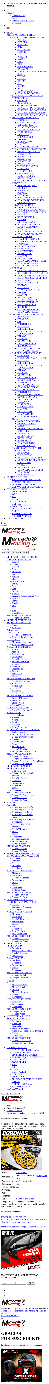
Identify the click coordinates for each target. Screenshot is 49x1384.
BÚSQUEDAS (24, 103)
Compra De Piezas (20, 756)
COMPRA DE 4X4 (26, 414)
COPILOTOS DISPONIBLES (30, 108)
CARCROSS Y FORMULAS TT (21, 902)
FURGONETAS (24, 455)
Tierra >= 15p (18, 703)
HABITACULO (14, 712)
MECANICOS (13, 639)
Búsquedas (16, 627)
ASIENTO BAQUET (27, 185)
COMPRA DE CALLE (27, 263)
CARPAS (21, 465)
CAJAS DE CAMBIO (27, 127)
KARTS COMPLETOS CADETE (32, 273)
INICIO (10, 32)
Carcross (15, 904)
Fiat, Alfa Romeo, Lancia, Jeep (25, 596)
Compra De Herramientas (23, 1043)
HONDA (21, 81)
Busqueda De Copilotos (22, 637)
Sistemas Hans (18, 746)
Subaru (15, 584)
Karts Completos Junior (22, 812)
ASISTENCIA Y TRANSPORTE (27, 448)
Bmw (14, 569)
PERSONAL (12, 630)
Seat (14, 586)
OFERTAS (22, 100)
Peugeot (15, 562)
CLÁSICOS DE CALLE (28, 239)
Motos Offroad (18, 987)
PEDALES (22, 193)
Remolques (17, 822)
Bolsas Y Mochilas (20, 749)
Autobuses (16, 1023)
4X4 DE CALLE (25, 399)
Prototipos (16, 865)
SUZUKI (21, 78)
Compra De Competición (23, 795)
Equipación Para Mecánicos (24, 751)
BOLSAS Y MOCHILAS (28, 224)
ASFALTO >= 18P (25, 164)
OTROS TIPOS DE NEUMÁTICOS (26, 177)
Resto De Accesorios (21, 727)
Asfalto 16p (17, 688)
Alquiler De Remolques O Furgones (27, 1031)
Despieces (16, 1002)
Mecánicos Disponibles (22, 642)
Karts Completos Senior (22, 814)
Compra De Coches (20, 618)
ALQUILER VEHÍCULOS (19, 620)
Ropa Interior (17, 742)
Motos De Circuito (20, 984)
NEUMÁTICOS (24, 258)
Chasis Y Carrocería (20, 878)
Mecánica (16, 873)
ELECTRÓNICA (25, 125)
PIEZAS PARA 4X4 (16, 958)
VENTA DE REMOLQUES (29, 458)
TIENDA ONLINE (15, 518)
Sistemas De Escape (20, 661)
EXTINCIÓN (23, 195)
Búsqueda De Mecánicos (22, 644)
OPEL (20, 64)
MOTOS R (22, 426)
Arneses (15, 717)
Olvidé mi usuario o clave (23, 20)
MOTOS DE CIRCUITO (28, 421)
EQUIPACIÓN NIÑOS (27, 302)
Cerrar (10, 13)
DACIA (20, 86)
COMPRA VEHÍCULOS (28, 348)
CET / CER (17, 504)
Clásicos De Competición (23, 773)
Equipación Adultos (20, 839)
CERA (15, 499)
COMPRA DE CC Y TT (28, 385)
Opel (14, 588)
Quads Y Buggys (19, 953)
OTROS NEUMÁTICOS (18, 708)
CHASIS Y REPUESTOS (28, 290)
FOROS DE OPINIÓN (17, 489)
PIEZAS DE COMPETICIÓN (25, 117)
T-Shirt (19, 1199)
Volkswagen (17, 591)
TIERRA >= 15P (24, 171)
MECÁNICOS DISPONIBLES (31, 112)
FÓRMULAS (23, 319)
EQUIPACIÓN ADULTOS (29, 300)
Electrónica (17, 656)
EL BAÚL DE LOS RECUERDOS (27, 487)
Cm (13, 863)
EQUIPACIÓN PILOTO (28, 380)
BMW (20, 47)
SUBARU (22, 52)
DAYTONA (21, 1172)
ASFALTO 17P (24, 161)
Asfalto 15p (17, 686)
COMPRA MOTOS (26, 443)
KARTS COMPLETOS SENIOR (32, 278)
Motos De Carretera (20, 992)
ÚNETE (31, 1283)
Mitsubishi (16, 571)
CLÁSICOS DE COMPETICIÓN (32, 241)
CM (19, 321)
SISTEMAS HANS (26, 222)
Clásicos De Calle (19, 771)
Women (26, 1199)
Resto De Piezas (19, 844)
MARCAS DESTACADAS (19, 559)
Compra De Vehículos (21, 1040)
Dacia (14, 608)
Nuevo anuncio (18, 15)
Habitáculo (16, 785)
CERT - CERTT (19, 501)
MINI (19, 83)
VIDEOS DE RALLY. (22, 513)
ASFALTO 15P (24, 156)
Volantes (15, 720)
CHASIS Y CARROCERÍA (29, 331)
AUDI (20, 88)
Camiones (16, 1021)
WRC (14, 494)
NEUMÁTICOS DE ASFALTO (21, 678)
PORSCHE (22, 57)
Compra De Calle (19, 797)
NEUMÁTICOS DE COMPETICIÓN (29, 149)
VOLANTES (23, 190)
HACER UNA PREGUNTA (13, 1217)
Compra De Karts (19, 848)
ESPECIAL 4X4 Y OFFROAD (25, 389)
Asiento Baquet (18, 715)
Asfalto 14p (17, 683)
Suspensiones (18, 669)
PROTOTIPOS (24, 324)
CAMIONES (23, 450)
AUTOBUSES (24, 453)
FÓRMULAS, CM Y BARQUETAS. (28, 314)
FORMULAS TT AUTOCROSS (32, 358)
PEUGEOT (22, 40)
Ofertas (15, 625)
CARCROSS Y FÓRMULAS (20, 899)
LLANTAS (22, 144)
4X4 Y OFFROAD (15, 943)
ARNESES (22, 188)
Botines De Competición (22, 737)
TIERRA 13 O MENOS (28, 166)
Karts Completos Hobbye (23, 819)
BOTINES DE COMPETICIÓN (31, 212)
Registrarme (17, 23)
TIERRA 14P (23, 168)
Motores (15, 652)
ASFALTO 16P (24, 159)
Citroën (15, 564)
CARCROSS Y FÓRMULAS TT (27, 353)
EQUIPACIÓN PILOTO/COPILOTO (23, 729)
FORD (20, 54)
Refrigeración (18, 654)
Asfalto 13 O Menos (21, 681)
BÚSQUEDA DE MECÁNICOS (32, 115)
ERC (14, 496)
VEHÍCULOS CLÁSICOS (18, 766)
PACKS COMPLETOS (27, 207)
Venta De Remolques (21, 1028)
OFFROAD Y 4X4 (25, 173)
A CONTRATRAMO (21, 516)
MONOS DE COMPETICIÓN (31, 210)
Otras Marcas (17, 613)
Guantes (15, 739)
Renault (15, 567)
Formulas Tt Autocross (22, 907)
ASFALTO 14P (24, 154)
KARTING (17, 268)
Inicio (9, 1106)
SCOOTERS (23, 431)
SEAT (20, 61)
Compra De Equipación (22, 763)
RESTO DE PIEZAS (26, 304)
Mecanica (16, 827)
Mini (14, 605)
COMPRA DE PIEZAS (27, 147)
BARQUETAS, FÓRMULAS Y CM (23, 853)
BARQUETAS (24, 317)
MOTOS (16, 419)
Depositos (16, 666)
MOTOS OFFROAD (26, 424)
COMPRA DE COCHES (28, 93)
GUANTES (22, 215)
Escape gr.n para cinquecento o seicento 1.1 (25, 1113)
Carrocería (16, 664)
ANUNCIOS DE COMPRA (19, 615)
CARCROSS (23, 355)
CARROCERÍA (24, 132)
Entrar (14, 18)
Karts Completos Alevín (22, 807)
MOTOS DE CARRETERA (30, 428)
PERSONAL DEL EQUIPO (24, 105)
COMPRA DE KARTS (27, 309)
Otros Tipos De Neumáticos (24, 710)
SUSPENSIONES (25, 137)
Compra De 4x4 (19, 975)
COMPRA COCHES (21, 482)
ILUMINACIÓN (24, 142)
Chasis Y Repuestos (20, 829)
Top (32, 1199)
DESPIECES (23, 433)
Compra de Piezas (14, 1110)
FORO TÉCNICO (20, 506)
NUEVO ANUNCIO (10, 1093)
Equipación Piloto (19, 933)
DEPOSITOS (23, 134)
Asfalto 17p (17, 691)
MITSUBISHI (23, 49)
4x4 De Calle (17, 955)
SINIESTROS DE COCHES (24, 484)
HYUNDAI (22, 69)
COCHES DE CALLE (17, 477)
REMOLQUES (24, 307)
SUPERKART (23, 280)
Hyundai (15, 593)
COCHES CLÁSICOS (22, 236)
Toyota (15, 598)
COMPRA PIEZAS (26, 445)
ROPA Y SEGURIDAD (22, 205)
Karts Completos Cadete (22, 810)
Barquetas (16, 858)
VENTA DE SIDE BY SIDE (30, 394)
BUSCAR (31, 549)
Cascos (15, 744)
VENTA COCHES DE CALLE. (26, 479)
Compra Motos (18, 1011)
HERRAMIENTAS (26, 467)
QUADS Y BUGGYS (27, 397)
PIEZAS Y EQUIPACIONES (20, 824)
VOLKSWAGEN (25, 66)
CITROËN (22, 42)
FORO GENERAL (20, 492)
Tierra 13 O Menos (20, 698)
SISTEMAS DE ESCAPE (28, 130)
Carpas (15, 1033)
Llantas (15, 676)
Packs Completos (19, 732)
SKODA (21, 59)
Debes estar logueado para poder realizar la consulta (23, 1227)
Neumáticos (17, 790)
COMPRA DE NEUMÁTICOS (31, 181)
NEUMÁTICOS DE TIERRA (20, 695)
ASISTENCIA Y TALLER (18, 1016)
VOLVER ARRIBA (10, 1315)
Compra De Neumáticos (22, 759)
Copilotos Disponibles (21, 635)
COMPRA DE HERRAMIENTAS (26, 473)
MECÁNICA (23, 326)
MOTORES (22, 120)
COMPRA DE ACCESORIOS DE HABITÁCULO (31, 201)
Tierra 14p (16, 700)
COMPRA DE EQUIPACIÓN (30, 234)
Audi (14, 610)
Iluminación (17, 673)
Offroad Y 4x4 (18, 705)
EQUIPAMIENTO (25, 436)
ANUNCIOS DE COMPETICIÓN (22, 35)
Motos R (15, 989)
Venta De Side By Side (22, 950)
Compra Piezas (18, 1014)
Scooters (15, 994)
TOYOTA (22, 76)
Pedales (15, 722)
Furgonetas (17, 1026)
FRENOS (21, 139)
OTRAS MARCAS (26, 91)
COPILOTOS (13, 632)
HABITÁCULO (19, 183)
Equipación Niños (19, 841)
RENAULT (22, 44)
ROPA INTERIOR (25, 217)
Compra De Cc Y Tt (20, 938)
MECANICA (23, 287)
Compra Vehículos (20, 895)
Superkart (16, 817)
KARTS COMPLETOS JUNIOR (32, 275)
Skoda (14, 579)
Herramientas (17, 1036)
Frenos (15, 671)
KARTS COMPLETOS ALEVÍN (32, 270)
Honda (15, 603)
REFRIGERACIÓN (26, 122)
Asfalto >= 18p (18, 693)
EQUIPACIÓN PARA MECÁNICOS (27, 228)
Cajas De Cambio (19, 659)
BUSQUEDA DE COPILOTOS (31, 110)
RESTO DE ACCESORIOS (29, 198)
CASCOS (21, 219)
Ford (14, 574)
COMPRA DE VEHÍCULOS (30, 470)
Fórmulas (16, 861)
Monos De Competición (22, 734)
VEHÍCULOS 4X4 (15, 946)
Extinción (16, 725)
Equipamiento (18, 1004)
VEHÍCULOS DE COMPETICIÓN (28, 37)
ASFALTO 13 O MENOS (28, 151)
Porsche (15, 576)
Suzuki (15, 601)
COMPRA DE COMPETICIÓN (31, 261)
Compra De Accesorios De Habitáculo (28, 761)
